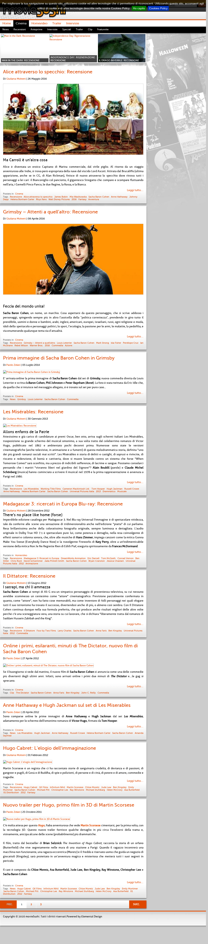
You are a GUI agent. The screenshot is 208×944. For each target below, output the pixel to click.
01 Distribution (11, 792)
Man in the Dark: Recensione (20, 60)
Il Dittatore (29, 630)
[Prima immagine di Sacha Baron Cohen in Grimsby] (31, 372)
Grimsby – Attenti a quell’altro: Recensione (50, 211)
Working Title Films (51, 489)
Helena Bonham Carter (22, 199)
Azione (68, 345)
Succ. (136, 904)
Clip (12, 692)
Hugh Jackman (115, 489)
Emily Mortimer (130, 888)
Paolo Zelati (13, 364)
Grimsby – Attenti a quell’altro (39, 343)
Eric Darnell (93, 558)
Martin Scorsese (75, 787)
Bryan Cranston (97, 561)
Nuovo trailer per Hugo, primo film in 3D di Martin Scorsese (68, 805)
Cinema (19, 193)
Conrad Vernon (125, 558)
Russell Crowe (131, 489)
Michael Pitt (43, 790)
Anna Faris (101, 630)
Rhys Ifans (41, 199)
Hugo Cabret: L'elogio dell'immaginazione (49, 748)
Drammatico (109, 491)
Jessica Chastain (115, 561)
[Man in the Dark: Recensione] (24, 48)
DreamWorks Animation (73, 558)
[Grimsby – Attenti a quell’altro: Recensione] (73, 260)
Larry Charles (64, 630)
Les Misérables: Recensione (33, 411)
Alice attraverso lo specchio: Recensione (47, 71)
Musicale (122, 491)
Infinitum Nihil (57, 787)
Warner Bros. (36, 345)
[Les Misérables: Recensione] (19, 426)
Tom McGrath (108, 558)
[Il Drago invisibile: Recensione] (121, 48)
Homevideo (21, 555)
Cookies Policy (158, 8)
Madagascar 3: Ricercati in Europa (41, 558)
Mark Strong (102, 343)
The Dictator (22, 692)
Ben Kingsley (115, 630)
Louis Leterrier (64, 343)
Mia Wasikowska (78, 196)
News (12, 399)
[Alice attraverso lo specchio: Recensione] (73, 120)
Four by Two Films (46, 630)
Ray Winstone (77, 790)
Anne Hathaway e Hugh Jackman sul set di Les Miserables (67, 705)
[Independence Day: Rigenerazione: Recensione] (73, 48)
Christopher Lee (59, 790)
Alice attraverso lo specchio (38, 196)
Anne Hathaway (119, 196)
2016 (74, 199)
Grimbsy (21, 399)
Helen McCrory (115, 790)
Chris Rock (16, 561)
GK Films (43, 787)
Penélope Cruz (130, 343)
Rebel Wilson (21, 345)
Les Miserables (31, 489)
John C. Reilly (88, 692)
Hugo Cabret (30, 787)
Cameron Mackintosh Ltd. (76, 489)
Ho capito (139, 8)
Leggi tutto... (135, 190)
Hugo (41, 825)
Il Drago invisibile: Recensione (119, 60)
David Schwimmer (33, 561)
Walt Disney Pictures (59, 199)
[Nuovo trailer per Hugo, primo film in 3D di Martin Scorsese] (36, 819)
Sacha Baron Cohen (99, 196)
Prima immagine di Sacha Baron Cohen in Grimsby (58, 358)
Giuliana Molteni (16, 78)
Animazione (32, 563)
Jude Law (106, 787)
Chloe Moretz (92, 787)
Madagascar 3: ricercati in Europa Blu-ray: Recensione (63, 503)
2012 (21, 563)
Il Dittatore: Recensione (29, 576)
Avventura (93, 199)
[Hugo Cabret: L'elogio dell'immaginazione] (27, 762)
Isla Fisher (116, 343)
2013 (98, 491)
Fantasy (82, 199)
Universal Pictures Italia (82, 491)
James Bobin (61, 196)
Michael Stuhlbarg (95, 790)
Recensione (16, 196)
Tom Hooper (98, 489)
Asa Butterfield (132, 790)
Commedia (57, 345)
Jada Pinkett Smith (54, 561)
